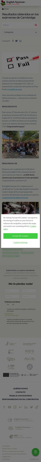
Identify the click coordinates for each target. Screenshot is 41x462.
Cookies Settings (20, 242)
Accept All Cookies (20, 236)
